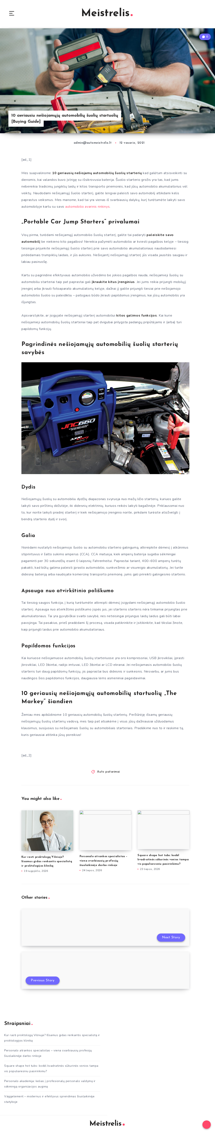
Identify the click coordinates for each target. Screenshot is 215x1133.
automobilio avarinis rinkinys (87, 206)
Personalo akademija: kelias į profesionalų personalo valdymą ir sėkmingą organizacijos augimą (50, 1083)
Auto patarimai (108, 771)
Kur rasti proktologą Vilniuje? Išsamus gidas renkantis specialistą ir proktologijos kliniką (46, 861)
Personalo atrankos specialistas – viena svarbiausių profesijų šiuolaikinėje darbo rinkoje (103, 861)
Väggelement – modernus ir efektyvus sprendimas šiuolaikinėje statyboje (49, 1099)
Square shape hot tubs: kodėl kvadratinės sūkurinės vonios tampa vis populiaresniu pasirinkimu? (163, 860)
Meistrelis (105, 13)
